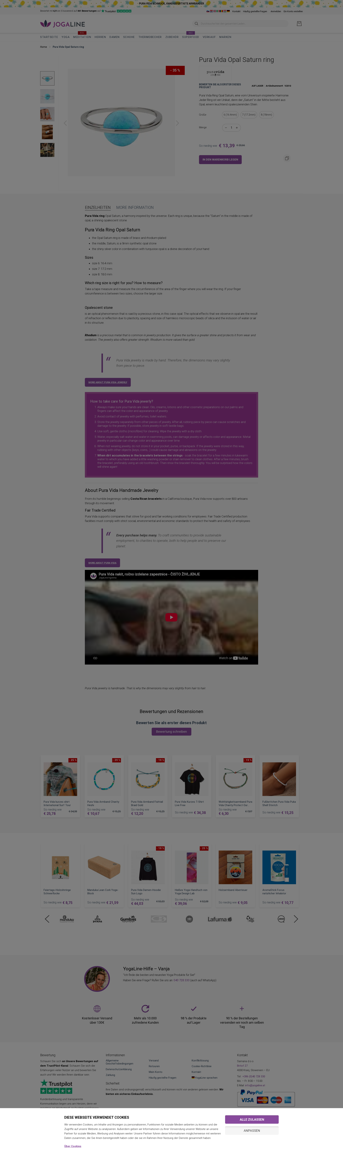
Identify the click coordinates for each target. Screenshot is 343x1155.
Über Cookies (72, 1146)
